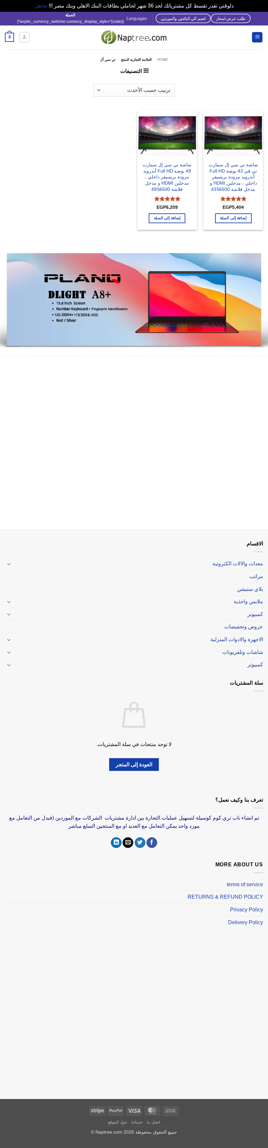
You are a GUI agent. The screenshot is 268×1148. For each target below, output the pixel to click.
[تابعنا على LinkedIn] (116, 842)
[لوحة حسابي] (24, 37)
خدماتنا (136, 1122)
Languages (136, 18)
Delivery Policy (245, 922)
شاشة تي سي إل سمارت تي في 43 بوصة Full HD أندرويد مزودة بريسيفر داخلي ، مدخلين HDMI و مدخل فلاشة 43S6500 (233, 177)
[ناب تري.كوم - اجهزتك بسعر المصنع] (134, 37)
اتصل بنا (153, 1122)
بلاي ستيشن (250, 589)
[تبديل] (9, 564)
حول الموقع (117, 1122)
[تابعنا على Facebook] (151, 842)
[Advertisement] (134, 444)
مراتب (256, 576)
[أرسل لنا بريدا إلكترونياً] (128, 842)
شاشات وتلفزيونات (242, 652)
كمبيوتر (255, 614)
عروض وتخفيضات (243, 626)
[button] (257, 37)
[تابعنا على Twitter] (140, 842)
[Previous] (254, 301)
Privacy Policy (246, 909)
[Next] (9, 301)
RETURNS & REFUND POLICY (225, 897)
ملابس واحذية (248, 601)
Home (162, 59)
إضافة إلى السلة (233, 218)
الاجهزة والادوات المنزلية (236, 639)
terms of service (245, 884)
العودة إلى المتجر (134, 764)
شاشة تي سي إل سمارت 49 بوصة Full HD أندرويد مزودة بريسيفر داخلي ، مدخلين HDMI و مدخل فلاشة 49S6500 (167, 177)
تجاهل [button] (41, 5)
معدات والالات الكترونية (237, 563)
